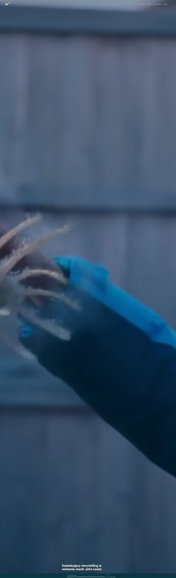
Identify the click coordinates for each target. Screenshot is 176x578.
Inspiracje (149, 4)
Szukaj (166, 4)
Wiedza (143, 4)
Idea (138, 4)
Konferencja (158, 4)
